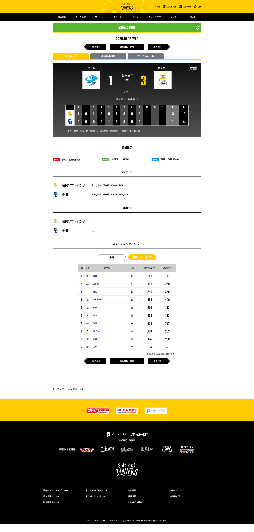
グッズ (173, 17)
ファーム (99, 17)
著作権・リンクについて (97, 496)
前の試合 (96, 46)
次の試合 (157, 46)
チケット (118, 17)
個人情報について (51, 496)
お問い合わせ (176, 490)
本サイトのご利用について (98, 490)
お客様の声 (175, 496)
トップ (56, 389)
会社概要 (132, 490)
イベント (136, 17)
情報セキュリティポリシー (55, 490)
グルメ (192, 17)
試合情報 (62, 17)
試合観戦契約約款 (51, 502)
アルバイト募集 (135, 502)
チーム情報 (80, 17)
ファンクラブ (155, 17)
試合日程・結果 (127, 46)
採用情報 (132, 496)
